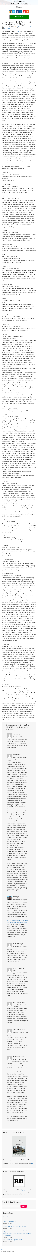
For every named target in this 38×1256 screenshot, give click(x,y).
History (31, 27)
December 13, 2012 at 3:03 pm (20, 902)
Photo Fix (6, 1217)
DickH (19, 27)
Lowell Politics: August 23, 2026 (12, 1240)
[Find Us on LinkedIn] (20, 11)
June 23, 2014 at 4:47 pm (22, 1004)
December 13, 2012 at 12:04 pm (20, 760)
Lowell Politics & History (19, 3)
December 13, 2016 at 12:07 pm (20, 1061)
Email (2, 1249)
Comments (7, 28)
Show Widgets (19, 17)
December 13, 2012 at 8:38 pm (20, 949)
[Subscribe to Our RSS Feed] (27, 11)
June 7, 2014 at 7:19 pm (22, 972)
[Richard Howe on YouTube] (24, 11)
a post (17, 31)
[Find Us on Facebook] (17, 11)
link (32, 1160)
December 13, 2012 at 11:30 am (20, 739)
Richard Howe (19, 2)
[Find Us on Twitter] (13, 11)
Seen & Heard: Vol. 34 (9, 1221)
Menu (19, 7)
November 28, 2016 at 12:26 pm (20, 1035)
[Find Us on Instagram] (10, 11)
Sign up (23, 1190)
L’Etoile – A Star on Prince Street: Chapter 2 (16, 1226)
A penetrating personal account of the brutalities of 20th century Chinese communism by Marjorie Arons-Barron (18, 1233)
